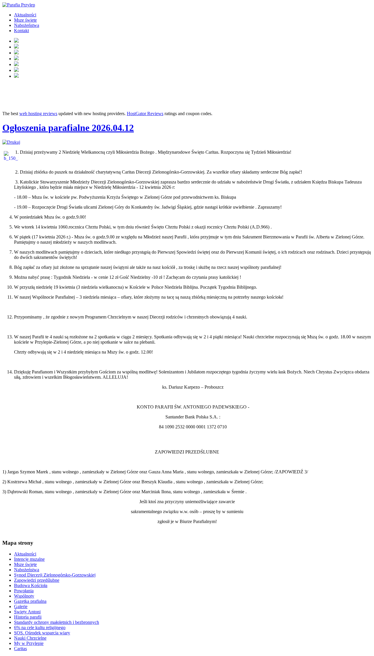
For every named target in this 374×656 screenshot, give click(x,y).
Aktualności (25, 14)
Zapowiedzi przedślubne (36, 580)
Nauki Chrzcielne (30, 638)
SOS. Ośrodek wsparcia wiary (42, 632)
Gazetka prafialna (30, 601)
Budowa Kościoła (30, 585)
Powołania (24, 590)
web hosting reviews (38, 113)
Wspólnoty (24, 595)
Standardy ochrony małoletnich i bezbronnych (56, 622)
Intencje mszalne (29, 559)
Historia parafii (27, 617)
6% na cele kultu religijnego (39, 627)
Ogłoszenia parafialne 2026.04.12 (68, 127)
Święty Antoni (27, 611)
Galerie (20, 606)
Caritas (20, 648)
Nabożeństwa (26, 25)
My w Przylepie (29, 643)
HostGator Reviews (145, 113)
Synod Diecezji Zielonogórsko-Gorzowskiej (55, 574)
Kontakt (21, 30)
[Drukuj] (11, 142)
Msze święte (25, 20)
